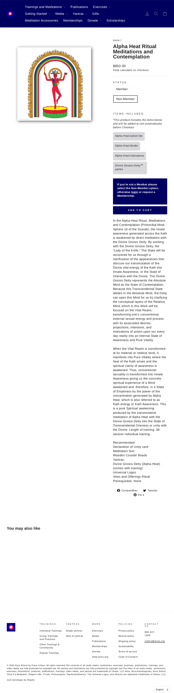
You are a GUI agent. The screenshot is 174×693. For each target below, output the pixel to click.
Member (122, 89)
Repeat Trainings (49, 653)
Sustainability (126, 646)
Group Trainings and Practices (49, 637)
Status (120, 82)
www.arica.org (100, 657)
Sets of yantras (74, 636)
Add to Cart (140, 210)
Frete (116, 70)
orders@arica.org (155, 641)
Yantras (79, 13)
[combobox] (162, 689)
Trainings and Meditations (44, 7)
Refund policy (126, 636)
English (160, 689)
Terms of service (127, 651)
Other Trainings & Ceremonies (50, 646)
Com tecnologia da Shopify (20, 680)
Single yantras (74, 630)
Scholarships (116, 20)
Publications (79, 7)
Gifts (95, 13)
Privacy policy (126, 630)
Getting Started (36, 13)
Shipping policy (127, 641)
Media (60, 13)
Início (116, 40)
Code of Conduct (128, 657)
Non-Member (125, 99)
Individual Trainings (51, 630)
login (134, 192)
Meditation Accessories (41, 20)
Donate (93, 20)
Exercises (100, 7)
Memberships (73, 20)
